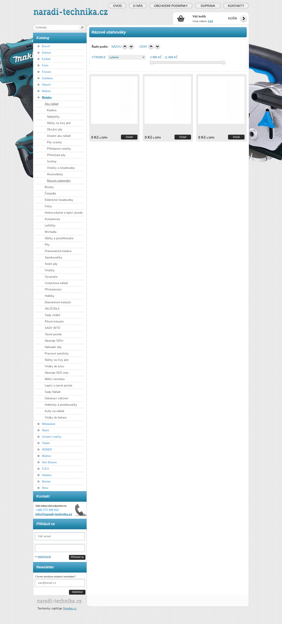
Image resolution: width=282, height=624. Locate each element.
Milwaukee (48, 424)
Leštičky (50, 225)
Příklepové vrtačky (59, 148)
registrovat (44, 556)
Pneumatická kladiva (58, 251)
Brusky (49, 187)
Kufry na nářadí (54, 411)
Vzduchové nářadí (56, 283)
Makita (46, 91)
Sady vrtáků (52, 315)
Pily (47, 244)
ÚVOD (117, 6)
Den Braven (49, 462)
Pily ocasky (54, 142)
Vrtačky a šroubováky (61, 168)
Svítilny (52, 161)
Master (46, 481)
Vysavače (51, 276)
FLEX (45, 468)
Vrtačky (50, 270)
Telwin (46, 443)
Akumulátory (55, 174)
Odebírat (77, 591)
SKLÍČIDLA (52, 308)
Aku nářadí (52, 104)
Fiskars (46, 72)
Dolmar (46, 52)
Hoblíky (49, 296)
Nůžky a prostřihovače (59, 238)
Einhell (46, 59)
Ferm (45, 65)
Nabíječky (53, 116)
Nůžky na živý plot (59, 123)
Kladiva (51, 110)
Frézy (48, 206)
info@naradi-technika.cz (53, 514)
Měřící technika (55, 379)
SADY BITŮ (52, 328)
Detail (129, 137)
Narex (45, 430)
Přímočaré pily (56, 155)
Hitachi (46, 84)
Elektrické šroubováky (59, 200)
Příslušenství (53, 289)
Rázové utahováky (59, 180)
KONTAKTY (236, 6)
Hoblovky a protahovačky (61, 404)
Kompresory (52, 219)
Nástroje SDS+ (54, 340)
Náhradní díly (53, 347)
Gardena (47, 78)
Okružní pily (54, 129)
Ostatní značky (51, 436)
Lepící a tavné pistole (58, 385)
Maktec (46, 456)
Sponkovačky (53, 257)
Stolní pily (51, 264)
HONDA (47, 449)
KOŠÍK (232, 18)
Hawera (46, 475)
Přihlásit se (77, 557)
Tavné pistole (53, 334)
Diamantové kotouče (58, 302)
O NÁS (138, 6)
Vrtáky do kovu (54, 366)
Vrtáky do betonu (56, 417)
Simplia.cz (69, 608)
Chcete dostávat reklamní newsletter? (55, 576)
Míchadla (50, 232)
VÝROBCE (99, 57)
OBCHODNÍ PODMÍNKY (171, 6)
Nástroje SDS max (57, 372)
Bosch (46, 46)
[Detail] (114, 100)
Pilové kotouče (54, 321)
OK (82, 27)
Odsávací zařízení (56, 398)
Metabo (47, 97)
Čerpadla (50, 193)
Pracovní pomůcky (57, 353)
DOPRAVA (208, 6)
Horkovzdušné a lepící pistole (64, 212)
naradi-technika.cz (45, 9)
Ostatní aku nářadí (59, 136)
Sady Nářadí (53, 392)
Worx (45, 488)
